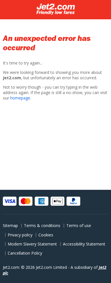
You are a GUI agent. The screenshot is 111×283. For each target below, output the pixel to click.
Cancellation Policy (25, 253)
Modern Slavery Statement (32, 244)
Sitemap (10, 225)
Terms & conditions (42, 225)
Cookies (45, 235)
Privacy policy (20, 235)
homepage (20, 98)
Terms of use (78, 225)
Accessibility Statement (84, 244)
